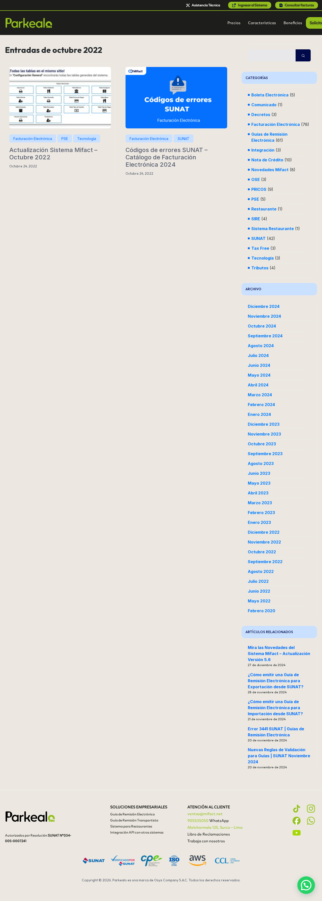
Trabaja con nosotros (206, 841)
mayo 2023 (259, 483)
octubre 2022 (262, 551)
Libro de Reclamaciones (208, 834)
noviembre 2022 (264, 542)
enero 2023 (259, 522)
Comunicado (263, 104)
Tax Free (260, 248)
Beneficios (293, 22)
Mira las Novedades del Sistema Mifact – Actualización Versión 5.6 (279, 653)
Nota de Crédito (267, 159)
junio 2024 (259, 365)
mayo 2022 (259, 600)
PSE (64, 138)
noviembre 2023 (264, 434)
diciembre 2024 (263, 306)
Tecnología (86, 138)
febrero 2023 (261, 512)
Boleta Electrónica (270, 94)
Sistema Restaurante (272, 228)
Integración (262, 150)
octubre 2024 (262, 326)
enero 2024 (259, 414)
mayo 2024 (259, 375)
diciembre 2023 (263, 424)
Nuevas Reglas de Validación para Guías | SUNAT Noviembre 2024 (279, 755)
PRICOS (258, 189)
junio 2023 (259, 473)
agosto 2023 (261, 463)
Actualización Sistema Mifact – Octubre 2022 (53, 153)
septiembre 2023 (265, 453)
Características (262, 22)
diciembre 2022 (263, 532)
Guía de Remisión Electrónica (132, 814)
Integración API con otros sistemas (137, 832)
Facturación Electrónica (32, 138)
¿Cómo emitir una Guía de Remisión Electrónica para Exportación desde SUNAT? (275, 680)
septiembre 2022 (265, 561)
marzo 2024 (260, 394)
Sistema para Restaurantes (131, 826)
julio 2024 (258, 355)
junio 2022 (259, 591)
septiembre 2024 (265, 335)
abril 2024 (258, 384)
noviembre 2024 (264, 316)
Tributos (259, 267)
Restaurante (263, 208)
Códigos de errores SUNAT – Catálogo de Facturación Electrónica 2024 (167, 157)
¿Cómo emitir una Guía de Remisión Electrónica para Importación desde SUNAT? (275, 707)
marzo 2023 (260, 502)
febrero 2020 (261, 610)
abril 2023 (258, 492)
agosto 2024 (261, 345)
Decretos (260, 114)
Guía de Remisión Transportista (134, 820)
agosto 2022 (261, 571)
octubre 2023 (262, 443)
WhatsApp (219, 820)
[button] (306, 885)
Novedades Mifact (270, 169)
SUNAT (183, 138)
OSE (255, 179)
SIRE (255, 218)
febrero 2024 (261, 404)
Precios (233, 22)
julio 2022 (258, 581)
